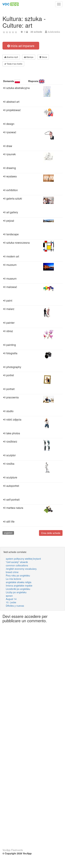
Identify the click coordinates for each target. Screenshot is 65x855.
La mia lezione (13, 578)
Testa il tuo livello (14, 63)
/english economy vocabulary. (21, 568)
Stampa (29, 57)
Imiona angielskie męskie (19, 585)
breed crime (12, 572)
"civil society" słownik (17, 562)
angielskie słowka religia (18, 582)
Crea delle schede (50, 533)
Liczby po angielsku (16, 592)
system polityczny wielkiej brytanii (23, 558)
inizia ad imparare (22, 45)
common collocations (17, 565)
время (9, 595)
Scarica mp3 (12, 57)
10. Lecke (11, 602)
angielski (8, 532)
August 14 (11, 599)
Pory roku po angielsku (18, 575)
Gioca (44, 57)
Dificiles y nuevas (15, 605)
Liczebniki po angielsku (18, 589)
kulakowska (54, 31)
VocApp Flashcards (12, 850)
